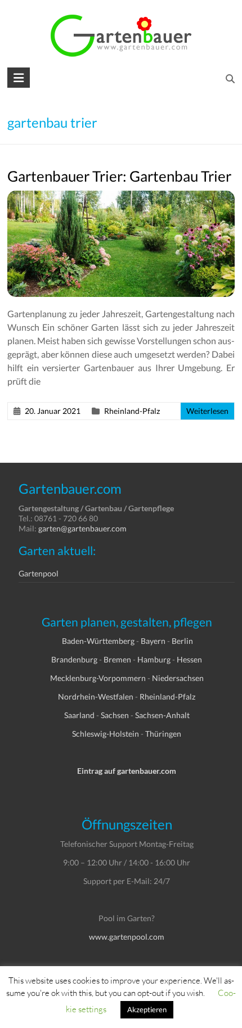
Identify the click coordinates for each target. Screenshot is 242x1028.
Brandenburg (74, 659)
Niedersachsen (178, 678)
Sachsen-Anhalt (162, 715)
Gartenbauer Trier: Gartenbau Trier (119, 176)
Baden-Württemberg (98, 641)
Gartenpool (39, 573)
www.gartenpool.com (126, 936)
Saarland (79, 715)
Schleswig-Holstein (105, 733)
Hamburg (154, 659)
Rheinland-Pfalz (132, 411)
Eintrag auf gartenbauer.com (126, 770)
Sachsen (115, 715)
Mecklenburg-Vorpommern (98, 678)
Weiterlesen (207, 411)
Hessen (189, 659)
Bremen (117, 659)
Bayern (153, 641)
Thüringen (163, 733)
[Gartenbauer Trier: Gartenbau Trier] (121, 196)
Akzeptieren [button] (147, 1009)
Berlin (182, 641)
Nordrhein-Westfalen (95, 696)
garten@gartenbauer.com (82, 528)
